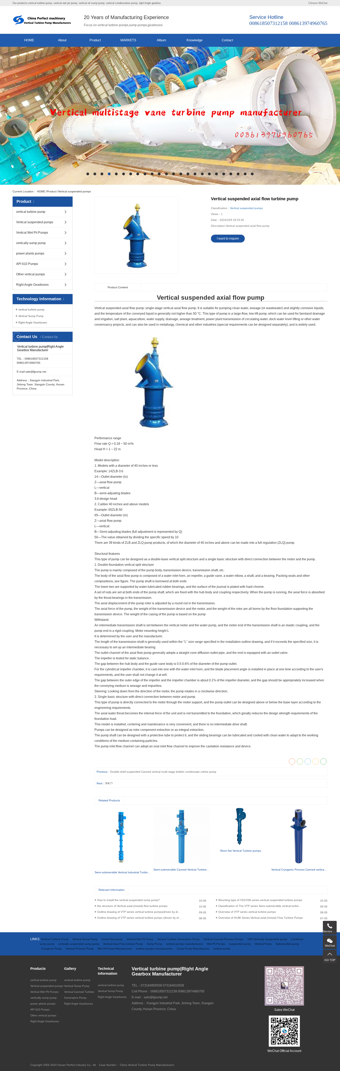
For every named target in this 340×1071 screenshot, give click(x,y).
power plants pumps (30, 253)
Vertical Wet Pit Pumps (32, 232)
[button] (87, 174)
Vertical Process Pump (80, 948)
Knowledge (194, 40)
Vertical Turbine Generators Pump (178, 939)
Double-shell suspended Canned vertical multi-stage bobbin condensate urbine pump (163, 771)
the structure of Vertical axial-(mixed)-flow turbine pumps (132, 906)
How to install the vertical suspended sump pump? (128, 900)
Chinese (313, 3)
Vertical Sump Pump (30, 316)
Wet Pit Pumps (216, 943)
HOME (29, 40)
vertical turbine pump (30, 211)
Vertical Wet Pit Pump (140, 939)
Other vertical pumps (30, 274)
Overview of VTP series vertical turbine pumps (247, 911)
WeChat (322, 3)
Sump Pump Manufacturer (193, 948)
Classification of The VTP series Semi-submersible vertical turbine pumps (264, 906)
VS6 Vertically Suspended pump (267, 939)
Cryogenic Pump (52, 948)
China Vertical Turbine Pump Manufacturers (147, 1064)
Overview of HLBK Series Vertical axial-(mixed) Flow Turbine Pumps (260, 917)
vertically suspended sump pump (79, 943)
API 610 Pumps (27, 263)
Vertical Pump (264, 943)
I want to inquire (228, 238)
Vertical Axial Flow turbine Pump (123, 943)
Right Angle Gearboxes (32, 284)
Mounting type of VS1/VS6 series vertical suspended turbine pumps (260, 900)
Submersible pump (287, 943)
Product (95, 40)
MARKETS (128, 40)
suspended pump (240, 943)
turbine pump (221, 948)
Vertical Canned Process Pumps (223, 939)
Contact (227, 40)
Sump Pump (155, 943)
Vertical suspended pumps (74, 191)
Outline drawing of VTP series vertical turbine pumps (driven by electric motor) (145, 917)
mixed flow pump (112, 939)
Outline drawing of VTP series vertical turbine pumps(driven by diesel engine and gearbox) (151, 911)
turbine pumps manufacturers (185, 943)
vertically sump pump (31, 243)
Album (161, 40)
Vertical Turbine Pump (55, 939)
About (62, 40)
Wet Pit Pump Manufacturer (115, 948)
